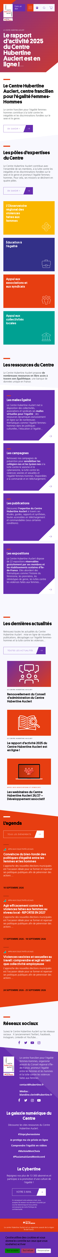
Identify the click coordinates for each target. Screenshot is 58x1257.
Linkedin (19, 1037)
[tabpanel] (29, 36)
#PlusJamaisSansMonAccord (29, 1157)
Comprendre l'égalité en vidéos (29, 1146)
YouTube (31, 1037)
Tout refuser (28, 1251)
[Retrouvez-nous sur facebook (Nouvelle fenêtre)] (19, 1043)
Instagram (8, 1037)
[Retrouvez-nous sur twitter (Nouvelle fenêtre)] (25, 1043)
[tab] (5, 64)
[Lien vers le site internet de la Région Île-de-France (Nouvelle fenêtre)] (8, 19)
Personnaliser (43, 1251)
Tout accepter (12, 1251)
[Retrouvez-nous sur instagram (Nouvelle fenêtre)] (39, 1043)
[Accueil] (8, 11)
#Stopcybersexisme (29, 1134)
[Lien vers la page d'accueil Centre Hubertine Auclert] (8, 1064)
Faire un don (18, 7)
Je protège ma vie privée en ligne (29, 1140)
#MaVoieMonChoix (29, 1151)
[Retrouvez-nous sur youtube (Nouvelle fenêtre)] (32, 1043)
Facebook (45, 1034)
